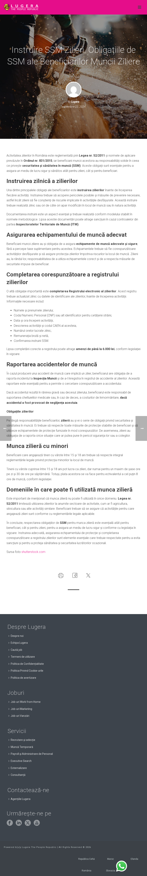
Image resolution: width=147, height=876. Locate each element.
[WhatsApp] (121, 866)
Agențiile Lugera (20, 798)
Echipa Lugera (19, 642)
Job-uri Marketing (21, 708)
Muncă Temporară (22, 746)
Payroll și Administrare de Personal (32, 753)
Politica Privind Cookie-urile (27, 670)
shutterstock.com (33, 552)
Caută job (16, 649)
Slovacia (110, 870)
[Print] (60, 575)
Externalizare (19, 768)
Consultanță (18, 774)
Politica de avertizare (23, 677)
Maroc (110, 859)
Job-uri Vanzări (20, 715)
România (86, 870)
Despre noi (17, 635)
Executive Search (21, 760)
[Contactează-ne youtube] (37, 823)
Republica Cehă (86, 859)
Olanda (134, 859)
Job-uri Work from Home (26, 701)
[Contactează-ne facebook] (10, 823)
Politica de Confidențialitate (27, 663)
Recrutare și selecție (23, 739)
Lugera (75, 101)
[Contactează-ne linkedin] (19, 823)
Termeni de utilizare (23, 656)
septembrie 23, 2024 (74, 106)
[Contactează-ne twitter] (28, 823)
